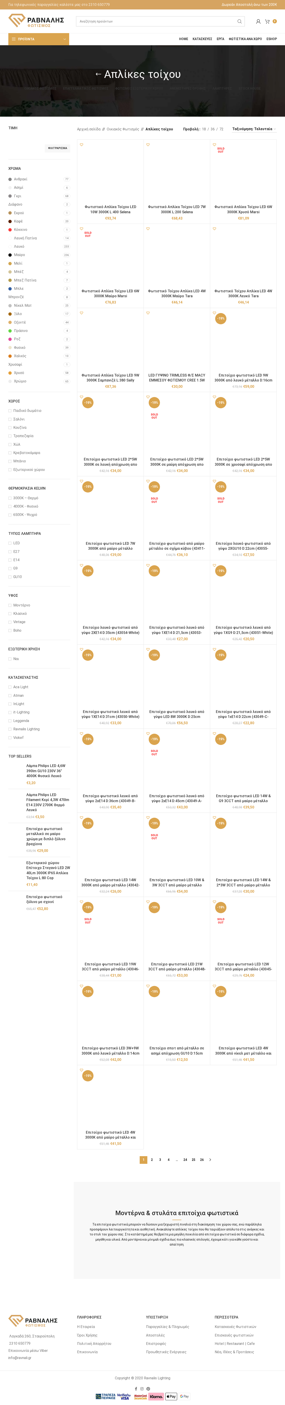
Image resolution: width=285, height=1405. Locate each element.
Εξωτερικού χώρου (29, 470)
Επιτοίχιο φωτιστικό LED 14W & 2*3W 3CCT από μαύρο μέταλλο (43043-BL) (243, 885)
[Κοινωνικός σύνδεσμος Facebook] (136, 1388)
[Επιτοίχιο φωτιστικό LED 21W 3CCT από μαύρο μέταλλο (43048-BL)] (177, 930)
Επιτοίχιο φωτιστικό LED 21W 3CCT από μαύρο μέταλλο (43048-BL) (177, 969)
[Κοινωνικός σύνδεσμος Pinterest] (148, 1388)
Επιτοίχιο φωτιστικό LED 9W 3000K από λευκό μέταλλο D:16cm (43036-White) (243, 380)
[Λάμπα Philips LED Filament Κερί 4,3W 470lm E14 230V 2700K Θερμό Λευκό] (15, 805)
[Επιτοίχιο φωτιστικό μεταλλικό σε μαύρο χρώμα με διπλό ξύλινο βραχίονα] (15, 839)
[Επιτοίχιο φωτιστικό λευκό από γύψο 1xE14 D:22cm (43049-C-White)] (243, 677)
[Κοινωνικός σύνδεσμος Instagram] (142, 1388)
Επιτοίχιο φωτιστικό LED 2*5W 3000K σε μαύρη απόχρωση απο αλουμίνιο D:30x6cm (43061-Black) (177, 464)
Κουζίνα (19, 427)
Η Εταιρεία (86, 1327)
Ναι (16, 659)
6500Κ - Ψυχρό (25, 515)
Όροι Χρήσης (87, 1335)
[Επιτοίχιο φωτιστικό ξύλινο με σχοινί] (15, 902)
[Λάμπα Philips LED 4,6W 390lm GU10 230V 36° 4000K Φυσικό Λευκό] (15, 774)
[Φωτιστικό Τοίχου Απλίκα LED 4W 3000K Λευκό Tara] (243, 257)
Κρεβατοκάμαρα (26, 453)
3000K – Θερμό (25, 498)
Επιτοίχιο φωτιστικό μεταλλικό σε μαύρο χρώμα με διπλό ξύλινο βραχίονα (46, 836)
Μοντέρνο (21, 605)
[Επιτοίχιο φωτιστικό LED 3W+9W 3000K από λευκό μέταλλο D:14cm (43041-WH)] (110, 1014)
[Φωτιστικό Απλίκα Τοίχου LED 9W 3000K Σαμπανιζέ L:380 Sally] (110, 341)
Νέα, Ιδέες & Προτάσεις (234, 1352)
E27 (16, 551)
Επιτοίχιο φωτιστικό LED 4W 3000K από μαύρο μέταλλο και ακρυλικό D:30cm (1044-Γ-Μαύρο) (110, 1137)
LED (16, 543)
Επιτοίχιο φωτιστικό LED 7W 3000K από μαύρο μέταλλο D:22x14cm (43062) (110, 548)
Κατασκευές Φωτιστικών (235, 1327)
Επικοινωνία (87, 1352)
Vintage (19, 622)
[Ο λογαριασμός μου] (258, 21)
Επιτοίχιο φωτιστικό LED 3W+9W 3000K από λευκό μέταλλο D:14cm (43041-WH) (110, 1053)
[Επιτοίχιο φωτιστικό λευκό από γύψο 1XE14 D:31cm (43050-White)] (110, 677)
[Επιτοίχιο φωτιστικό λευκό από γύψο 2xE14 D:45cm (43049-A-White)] (177, 762)
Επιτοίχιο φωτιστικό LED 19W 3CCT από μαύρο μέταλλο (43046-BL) (110, 969)
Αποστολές (155, 1335)
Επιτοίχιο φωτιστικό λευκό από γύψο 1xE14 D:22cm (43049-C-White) (243, 717)
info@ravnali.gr (19, 1358)
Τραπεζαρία (23, 436)
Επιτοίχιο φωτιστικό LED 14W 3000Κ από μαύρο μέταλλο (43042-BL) (110, 885)
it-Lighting (21, 712)
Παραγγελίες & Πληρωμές (167, 1327)
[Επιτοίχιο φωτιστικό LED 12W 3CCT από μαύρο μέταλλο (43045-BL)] (243, 930)
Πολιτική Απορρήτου (94, 1343)
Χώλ (17, 444)
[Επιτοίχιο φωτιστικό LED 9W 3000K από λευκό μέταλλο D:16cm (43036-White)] (243, 341)
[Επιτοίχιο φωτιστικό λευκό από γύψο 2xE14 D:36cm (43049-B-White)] (110, 762)
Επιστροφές (156, 1343)
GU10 (17, 577)
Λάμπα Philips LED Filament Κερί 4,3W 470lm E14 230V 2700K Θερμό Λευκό (47, 802)
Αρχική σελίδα (88, 129)
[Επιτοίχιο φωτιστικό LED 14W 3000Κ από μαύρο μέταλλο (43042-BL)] (110, 846)
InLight (18, 704)
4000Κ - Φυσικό (25, 506)
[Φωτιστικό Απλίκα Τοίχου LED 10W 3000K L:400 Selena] (110, 172)
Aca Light (20, 687)
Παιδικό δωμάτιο (27, 411)
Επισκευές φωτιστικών (234, 1335)
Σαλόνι (19, 419)
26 (202, 1160)
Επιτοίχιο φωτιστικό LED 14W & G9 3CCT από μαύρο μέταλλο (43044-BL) (243, 801)
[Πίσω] (98, 74)
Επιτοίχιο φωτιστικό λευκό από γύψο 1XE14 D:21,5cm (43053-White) (176, 632)
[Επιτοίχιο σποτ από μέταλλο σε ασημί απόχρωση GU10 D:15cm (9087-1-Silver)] (177, 1014)
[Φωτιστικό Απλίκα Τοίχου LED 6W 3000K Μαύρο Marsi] (110, 257)
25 (193, 1160)
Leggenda (21, 721)
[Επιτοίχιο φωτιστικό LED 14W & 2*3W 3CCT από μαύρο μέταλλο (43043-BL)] (243, 846)
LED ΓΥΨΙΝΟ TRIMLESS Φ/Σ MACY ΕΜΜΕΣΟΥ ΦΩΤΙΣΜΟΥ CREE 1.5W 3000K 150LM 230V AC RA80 (176, 380)
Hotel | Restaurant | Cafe (235, 1343)
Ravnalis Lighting (26, 729)
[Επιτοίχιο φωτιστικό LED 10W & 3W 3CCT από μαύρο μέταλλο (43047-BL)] (177, 846)
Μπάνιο (19, 461)
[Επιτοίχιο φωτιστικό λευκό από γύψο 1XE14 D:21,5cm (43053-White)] (177, 593)
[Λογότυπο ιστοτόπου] (36, 21)
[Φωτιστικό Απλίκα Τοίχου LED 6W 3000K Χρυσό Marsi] (243, 172)
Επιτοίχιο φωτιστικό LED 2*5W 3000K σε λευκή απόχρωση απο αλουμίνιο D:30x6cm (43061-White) (110, 464)
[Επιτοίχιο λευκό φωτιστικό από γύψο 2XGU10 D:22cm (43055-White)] (243, 509)
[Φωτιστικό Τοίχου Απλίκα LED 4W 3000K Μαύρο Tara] (177, 257)
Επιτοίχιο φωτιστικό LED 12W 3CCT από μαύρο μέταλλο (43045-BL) (243, 969)
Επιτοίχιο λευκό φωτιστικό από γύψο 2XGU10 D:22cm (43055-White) (243, 548)
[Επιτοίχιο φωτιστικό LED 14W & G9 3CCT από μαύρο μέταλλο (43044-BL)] (243, 762)
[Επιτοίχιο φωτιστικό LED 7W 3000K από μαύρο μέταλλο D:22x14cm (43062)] (110, 509)
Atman (18, 695)
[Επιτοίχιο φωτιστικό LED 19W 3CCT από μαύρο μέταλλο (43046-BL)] (110, 930)
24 (185, 1160)
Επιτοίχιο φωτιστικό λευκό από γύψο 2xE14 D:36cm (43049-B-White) (110, 801)
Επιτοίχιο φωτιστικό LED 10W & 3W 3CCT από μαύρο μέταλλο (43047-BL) (177, 885)
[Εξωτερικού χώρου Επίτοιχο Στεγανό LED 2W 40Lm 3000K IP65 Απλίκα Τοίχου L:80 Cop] (15, 873)
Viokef (18, 737)
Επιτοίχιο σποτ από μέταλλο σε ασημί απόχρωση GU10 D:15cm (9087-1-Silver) (177, 1053)
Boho (17, 630)
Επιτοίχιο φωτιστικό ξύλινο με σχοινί (44, 899)
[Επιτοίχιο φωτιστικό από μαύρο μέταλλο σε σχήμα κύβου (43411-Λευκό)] (177, 509)
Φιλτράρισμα (57, 148)
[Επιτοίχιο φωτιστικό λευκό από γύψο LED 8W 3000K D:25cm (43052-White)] (177, 677)
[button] (82, 145)
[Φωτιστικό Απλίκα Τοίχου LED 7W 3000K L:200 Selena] (177, 172)
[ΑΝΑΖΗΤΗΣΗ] (240, 21)
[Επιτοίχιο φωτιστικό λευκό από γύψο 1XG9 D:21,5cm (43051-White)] (243, 593)
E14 (16, 560)
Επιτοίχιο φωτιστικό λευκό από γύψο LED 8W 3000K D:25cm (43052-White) (176, 717)
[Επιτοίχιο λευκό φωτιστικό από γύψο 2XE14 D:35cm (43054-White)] (110, 593)
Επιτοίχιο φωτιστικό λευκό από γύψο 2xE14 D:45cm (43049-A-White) (176, 801)
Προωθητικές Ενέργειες (166, 1352)
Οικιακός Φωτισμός (123, 129)
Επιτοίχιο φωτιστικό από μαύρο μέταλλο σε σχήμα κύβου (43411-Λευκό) (177, 548)
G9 (15, 568)
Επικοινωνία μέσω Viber (28, 1350)
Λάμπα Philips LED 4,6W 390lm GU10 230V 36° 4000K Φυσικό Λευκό (45, 771)
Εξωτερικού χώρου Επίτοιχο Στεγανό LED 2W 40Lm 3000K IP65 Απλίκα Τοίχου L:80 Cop (48, 870)
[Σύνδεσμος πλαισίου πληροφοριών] (59, 5)
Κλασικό (20, 613)
